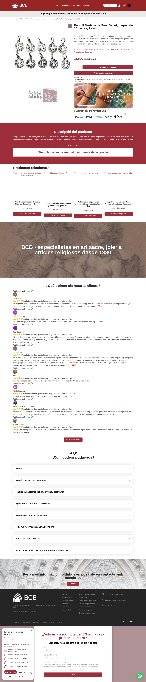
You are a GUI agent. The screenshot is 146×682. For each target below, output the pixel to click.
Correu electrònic (50, 655)
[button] (73, 145)
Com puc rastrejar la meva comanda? (35, 527)
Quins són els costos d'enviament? (33, 504)
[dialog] (18, 654)
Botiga (65, 5)
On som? (20, 469)
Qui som (76, 5)
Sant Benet (21, 19)
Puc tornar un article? (28, 539)
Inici (57, 5)
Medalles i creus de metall (36, 19)
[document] (73, 654)
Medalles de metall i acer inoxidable (94, 79)
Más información (9, 646)
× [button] (32, 630)
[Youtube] (131, 621)
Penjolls (127, 79)
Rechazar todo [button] (25, 672)
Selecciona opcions (118, 214)
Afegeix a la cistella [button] (27, 214)
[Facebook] (123, 621)
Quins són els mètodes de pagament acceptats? (40, 492)
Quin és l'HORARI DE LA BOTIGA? (31, 480)
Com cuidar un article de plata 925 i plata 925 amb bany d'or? (46, 550)
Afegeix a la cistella (108, 67)
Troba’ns (86, 5)
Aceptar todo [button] (10, 672)
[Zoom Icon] (70, 26)
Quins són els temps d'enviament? (33, 515)
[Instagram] (127, 621)
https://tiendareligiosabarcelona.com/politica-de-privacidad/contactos (68, 669)
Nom (45, 647)
